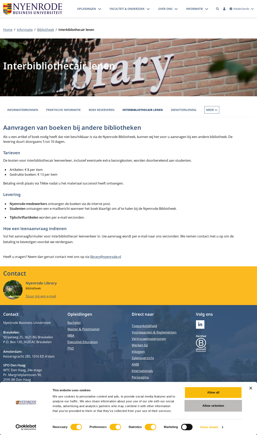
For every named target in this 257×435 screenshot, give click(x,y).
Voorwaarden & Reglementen (154, 332)
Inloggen (138, 351)
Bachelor (74, 322)
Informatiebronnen (22, 110)
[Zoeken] (217, 9)
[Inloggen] (224, 9)
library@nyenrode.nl (105, 257)
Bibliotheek (45, 29)
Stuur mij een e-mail (41, 296)
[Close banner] (250, 388)
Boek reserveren (101, 110)
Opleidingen (86, 9)
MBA (70, 335)
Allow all (213, 392)
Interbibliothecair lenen (142, 110)
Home (7, 29)
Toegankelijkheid (144, 326)
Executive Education (82, 342)
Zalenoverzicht (143, 358)
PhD (70, 348)
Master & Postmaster (83, 329)
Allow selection (213, 405)
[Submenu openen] (100, 9)
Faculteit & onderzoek (127, 9)
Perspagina (140, 377)
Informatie (194, 9)
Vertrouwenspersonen (149, 339)
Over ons (165, 9)
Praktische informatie (63, 110)
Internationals (142, 371)
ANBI (135, 364)
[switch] (115, 427)
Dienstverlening (183, 110)
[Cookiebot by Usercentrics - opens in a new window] (26, 427)
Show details (209, 427)
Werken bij (140, 345)
